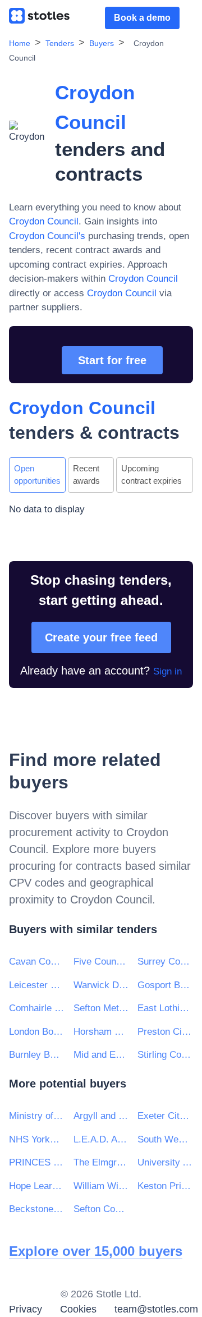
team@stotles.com (156, 1309)
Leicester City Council (37, 985)
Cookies (78, 1309)
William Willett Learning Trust (101, 1186)
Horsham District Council (101, 1031)
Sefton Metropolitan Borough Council (101, 1008)
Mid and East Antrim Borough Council (101, 1054)
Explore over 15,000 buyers (95, 1251)
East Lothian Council (165, 1008)
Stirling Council (165, 1054)
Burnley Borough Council (37, 1054)
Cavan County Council (37, 961)
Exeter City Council (165, 1115)
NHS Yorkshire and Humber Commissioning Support (37, 1139)
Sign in (167, 671)
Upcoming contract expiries (151, 475)
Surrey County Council (165, 961)
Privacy (25, 1309)
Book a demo (142, 17)
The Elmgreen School (101, 1162)
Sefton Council (101, 1209)
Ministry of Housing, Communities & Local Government (37, 1115)
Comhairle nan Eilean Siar (37, 1008)
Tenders (59, 43)
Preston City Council (165, 1031)
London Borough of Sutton (37, 1031)
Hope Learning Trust (37, 1186)
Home (19, 43)
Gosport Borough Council (165, 985)
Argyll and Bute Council (101, 1115)
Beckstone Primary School (37, 1209)
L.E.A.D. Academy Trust (101, 1139)
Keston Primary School (165, 1186)
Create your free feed (101, 637)
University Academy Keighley (165, 1162)
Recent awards (86, 475)
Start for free (112, 360)
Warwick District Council (101, 985)
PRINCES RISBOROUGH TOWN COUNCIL (37, 1162)
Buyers (101, 43)
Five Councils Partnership (101, 961)
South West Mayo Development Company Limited (165, 1139)
